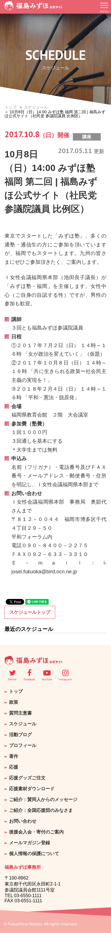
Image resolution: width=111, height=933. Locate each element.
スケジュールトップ (29, 612)
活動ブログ (20, 734)
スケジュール (36, 107)
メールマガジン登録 (29, 842)
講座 (86, 136)
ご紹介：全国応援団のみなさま (41, 810)
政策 (13, 702)
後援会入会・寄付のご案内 (36, 831)
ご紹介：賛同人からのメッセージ (43, 799)
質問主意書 (20, 712)
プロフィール (22, 745)
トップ (11, 107)
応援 (13, 767)
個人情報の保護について (34, 853)
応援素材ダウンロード (32, 788)
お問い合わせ (22, 821)
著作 (13, 756)
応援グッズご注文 (27, 777)
